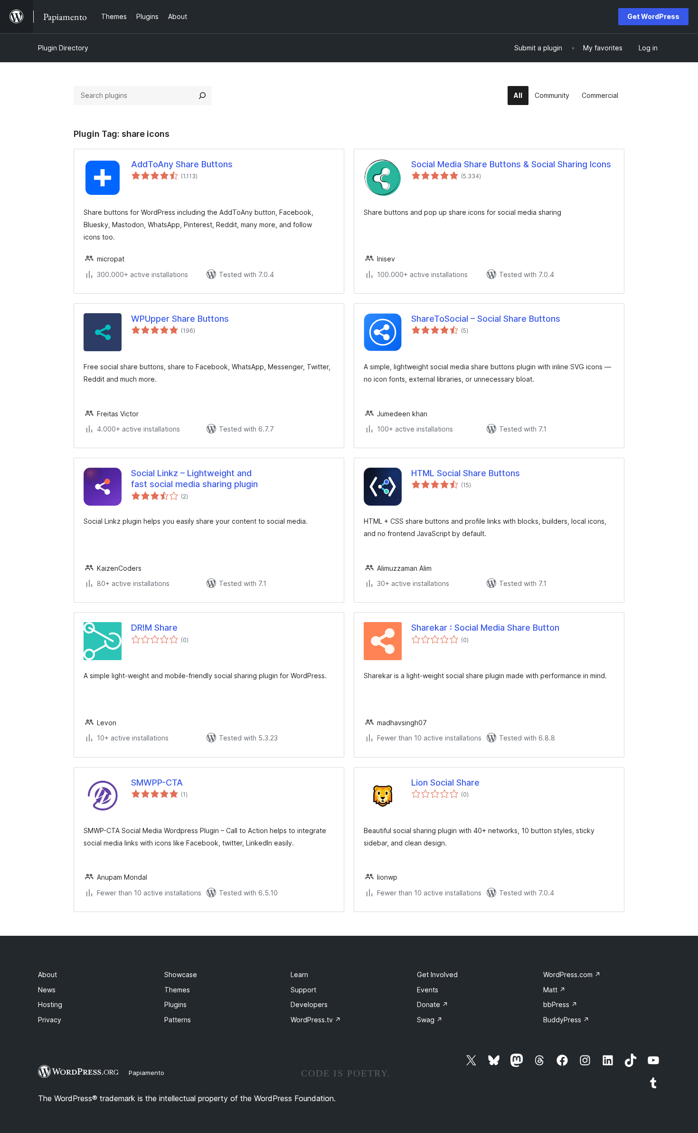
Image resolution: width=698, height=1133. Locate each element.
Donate (432, 1004)
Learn (299, 974)
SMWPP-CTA (157, 782)
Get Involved (437, 974)
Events (427, 990)
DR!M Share (154, 628)
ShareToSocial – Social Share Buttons (485, 319)
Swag (430, 1020)
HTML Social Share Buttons (465, 473)
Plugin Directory (63, 48)
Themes (177, 990)
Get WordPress (653, 16)
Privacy (49, 1020)
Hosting (50, 1004)
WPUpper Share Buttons (180, 319)
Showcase (180, 974)
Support (303, 990)
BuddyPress (566, 1020)
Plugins (175, 1004)
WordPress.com (572, 974)
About (47, 974)
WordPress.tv (316, 1020)
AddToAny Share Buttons (182, 164)
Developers (309, 1004)
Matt (554, 990)
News (47, 990)
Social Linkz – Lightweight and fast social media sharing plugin (194, 478)
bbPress (560, 1004)
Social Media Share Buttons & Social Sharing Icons (511, 164)
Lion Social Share (445, 782)
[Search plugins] (202, 95)
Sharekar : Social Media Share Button (485, 628)
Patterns (177, 1020)
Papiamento (146, 1072)
